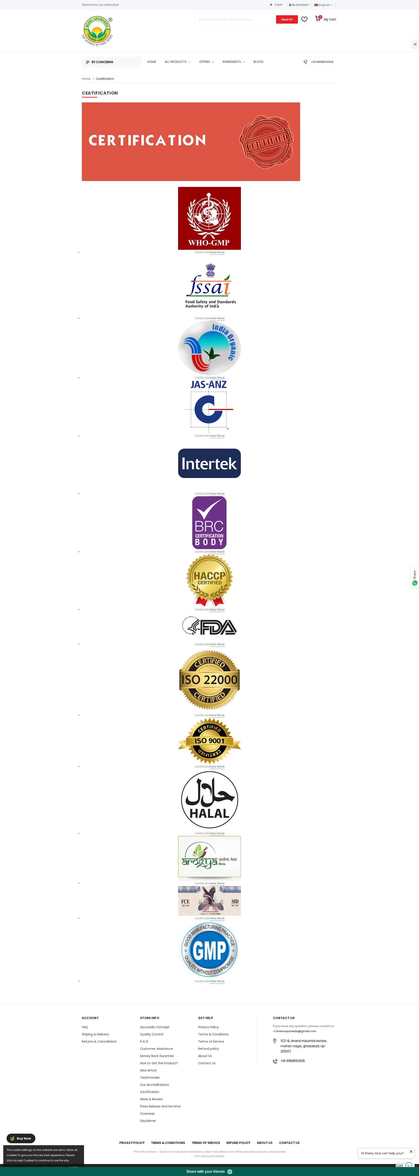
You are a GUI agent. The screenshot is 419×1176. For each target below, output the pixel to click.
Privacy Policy (208, 1027)
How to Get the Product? (159, 1063)
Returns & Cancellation (99, 1041)
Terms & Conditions (213, 1034)
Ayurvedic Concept (155, 1027)
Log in (278, 4)
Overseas (147, 1113)
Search (287, 19)
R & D (144, 1041)
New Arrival (148, 1070)
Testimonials (150, 1077)
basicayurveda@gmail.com (296, 1031)
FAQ (85, 1027)
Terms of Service (211, 1041)
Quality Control (151, 1034)
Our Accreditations (154, 1085)
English (325, 5)
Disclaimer (148, 1121)
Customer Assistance (156, 1049)
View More (217, 252)
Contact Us (206, 1063)
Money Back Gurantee (157, 1056)
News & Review (151, 1099)
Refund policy (208, 1049)
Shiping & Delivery (95, 1034)
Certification (149, 1092)
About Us (205, 1056)
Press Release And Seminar (160, 1106)
